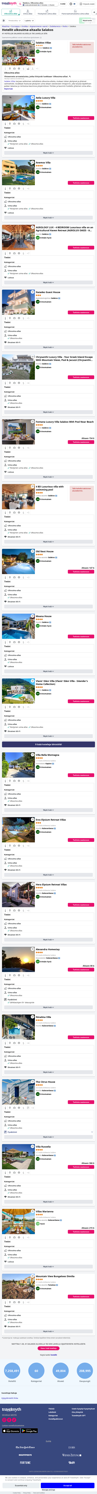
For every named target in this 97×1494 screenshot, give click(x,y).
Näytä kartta (87, 20)
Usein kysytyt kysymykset (83, 1409)
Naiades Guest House (48, 292)
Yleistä (51, 1409)
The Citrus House (45, 1081)
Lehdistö (52, 1412)
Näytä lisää (47, 153)
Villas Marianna (44, 1211)
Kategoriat (53, 1415)
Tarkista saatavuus (81, 118)
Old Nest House (45, 551)
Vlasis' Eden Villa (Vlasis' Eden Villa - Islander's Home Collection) (62, 682)
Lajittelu (28, 21)
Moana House (44, 616)
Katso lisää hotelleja (48, 1348)
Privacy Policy (27, 1492)
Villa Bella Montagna (47, 754)
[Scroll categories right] (93, 12)
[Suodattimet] (4, 20)
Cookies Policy (17, 1492)
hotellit (54, 1355)
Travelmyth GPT (79, 1415)
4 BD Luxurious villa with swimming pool (50, 488)
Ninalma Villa (43, 1017)
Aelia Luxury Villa (45, 97)
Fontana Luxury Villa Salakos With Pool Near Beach (65, 421)
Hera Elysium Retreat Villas (51, 884)
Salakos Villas (43, 42)
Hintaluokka (13, 21)
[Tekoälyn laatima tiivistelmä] (23, 78)
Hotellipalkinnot (55, 1419)
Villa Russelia (43, 1146)
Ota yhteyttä (77, 1412)
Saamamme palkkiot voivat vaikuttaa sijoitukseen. (21, 37)
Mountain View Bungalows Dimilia (55, 1276)
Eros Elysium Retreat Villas (51, 819)
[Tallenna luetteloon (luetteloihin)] (32, 42)
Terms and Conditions (39, 1492)
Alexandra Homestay (48, 949)
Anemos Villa (43, 162)
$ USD (62, 4)
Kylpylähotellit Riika (10, 1398)
